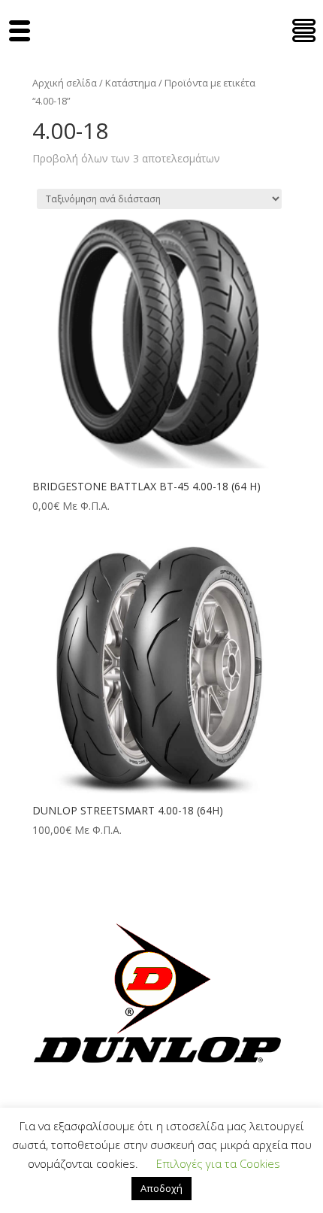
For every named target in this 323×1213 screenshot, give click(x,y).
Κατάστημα (130, 82)
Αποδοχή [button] (161, 1188)
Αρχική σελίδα (64, 82)
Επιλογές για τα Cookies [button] (218, 1163)
